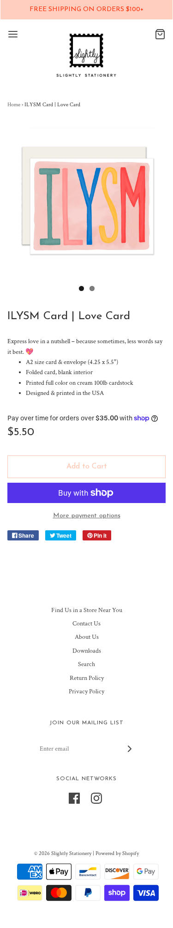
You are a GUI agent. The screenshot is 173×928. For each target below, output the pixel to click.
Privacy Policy (86, 691)
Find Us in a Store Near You (86, 610)
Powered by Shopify (117, 853)
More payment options (86, 515)
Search (86, 664)
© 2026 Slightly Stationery (62, 853)
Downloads (86, 651)
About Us (87, 637)
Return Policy (87, 678)
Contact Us (86, 623)
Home (13, 104)
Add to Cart (86, 466)
